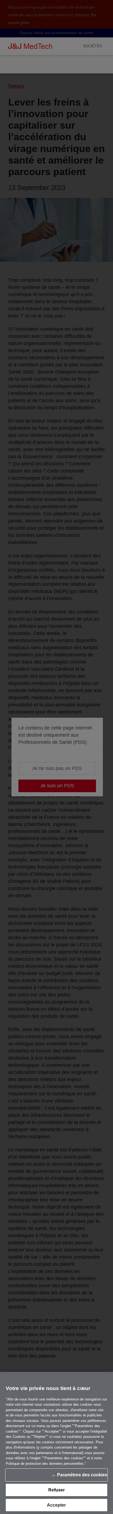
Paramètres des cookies (82, 1474)
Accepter (56, 1505)
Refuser (56, 1490)
